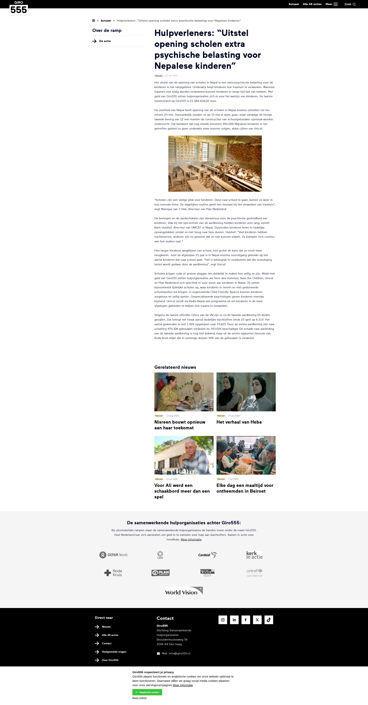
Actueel (294, 4)
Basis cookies (139, 698)
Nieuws (106, 626)
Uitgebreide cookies (149, 692)
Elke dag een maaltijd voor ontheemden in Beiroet (244, 488)
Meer (329, 4)
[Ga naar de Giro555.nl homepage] (18, 12)
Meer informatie (191, 539)
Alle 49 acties (312, 4)
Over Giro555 (110, 660)
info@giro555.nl (179, 653)
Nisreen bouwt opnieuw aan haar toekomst (179, 425)
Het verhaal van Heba (239, 422)
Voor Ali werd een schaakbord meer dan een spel (182, 491)
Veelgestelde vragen (114, 651)
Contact (107, 643)
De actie (105, 41)
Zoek (348, 4)
